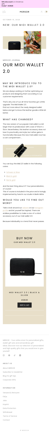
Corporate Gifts (9, 380)
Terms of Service (10, 416)
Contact (6, 420)
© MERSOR (24, 430)
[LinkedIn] (20, 355)
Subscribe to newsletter (12, 372)
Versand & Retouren (11, 392)
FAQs (5, 396)
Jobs (5, 400)
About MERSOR (9, 368)
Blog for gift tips (9, 376)
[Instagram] (4, 355)
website (25, 208)
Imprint (6, 404)
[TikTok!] (14, 355)
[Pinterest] (9, 355)
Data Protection (9, 408)
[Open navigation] (4, 11)
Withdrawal (7, 412)
